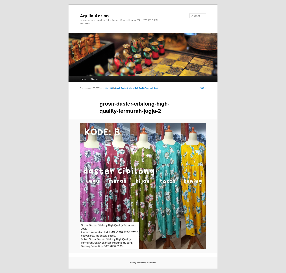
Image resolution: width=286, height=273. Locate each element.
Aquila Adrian (94, 15)
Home (83, 78)
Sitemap (94, 78)
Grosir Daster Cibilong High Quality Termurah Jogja (136, 88)
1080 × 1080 (107, 88)
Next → (203, 87)
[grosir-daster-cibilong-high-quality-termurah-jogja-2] (143, 186)
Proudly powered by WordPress (143, 262)
